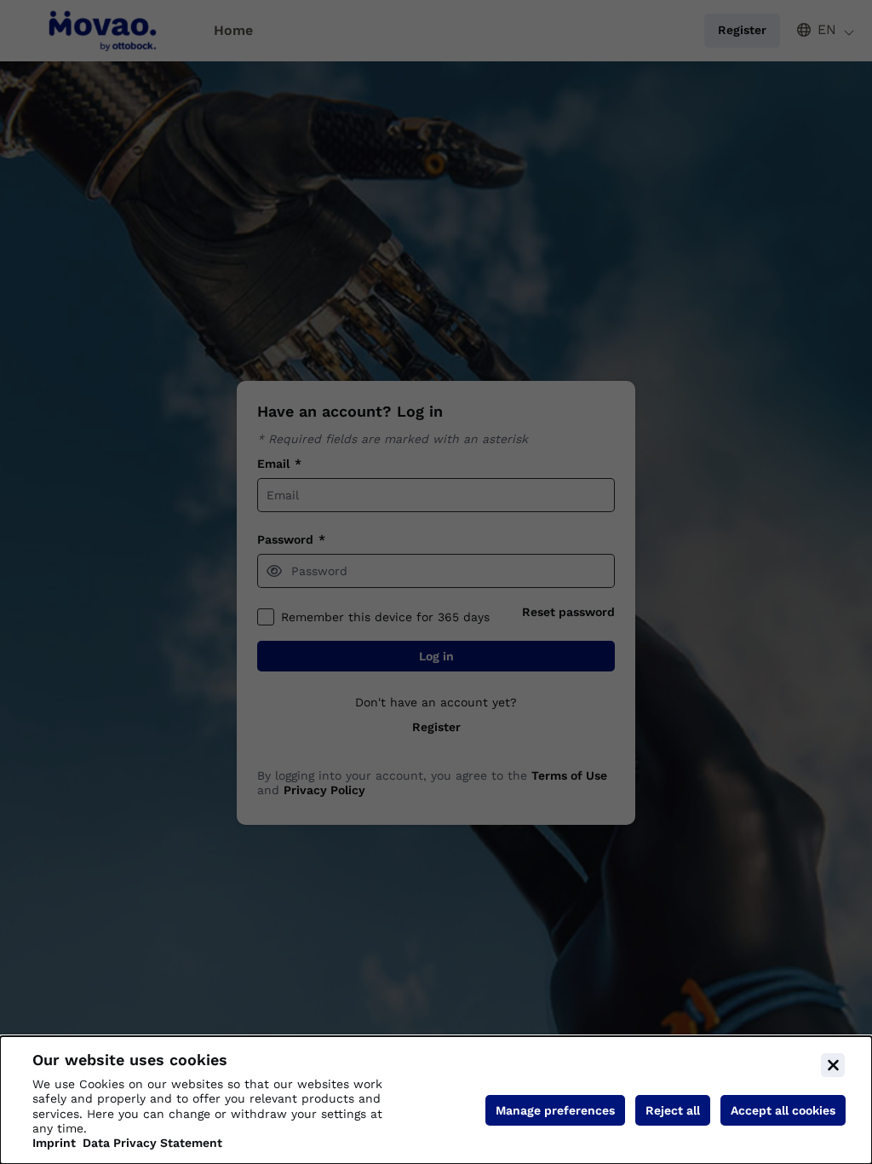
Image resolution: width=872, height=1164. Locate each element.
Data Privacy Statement (152, 1143)
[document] (436, 1100)
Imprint (54, 1143)
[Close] (833, 1065)
